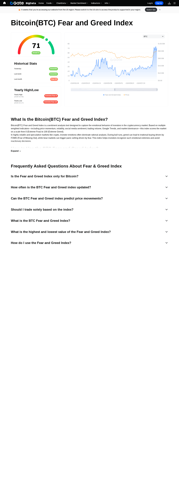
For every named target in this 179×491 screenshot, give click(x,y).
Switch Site (151, 10)
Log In (150, 3)
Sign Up (159, 3)
